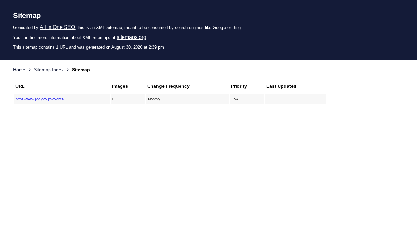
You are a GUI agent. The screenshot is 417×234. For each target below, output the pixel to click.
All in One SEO (57, 27)
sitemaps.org (131, 37)
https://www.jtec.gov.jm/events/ (40, 99)
